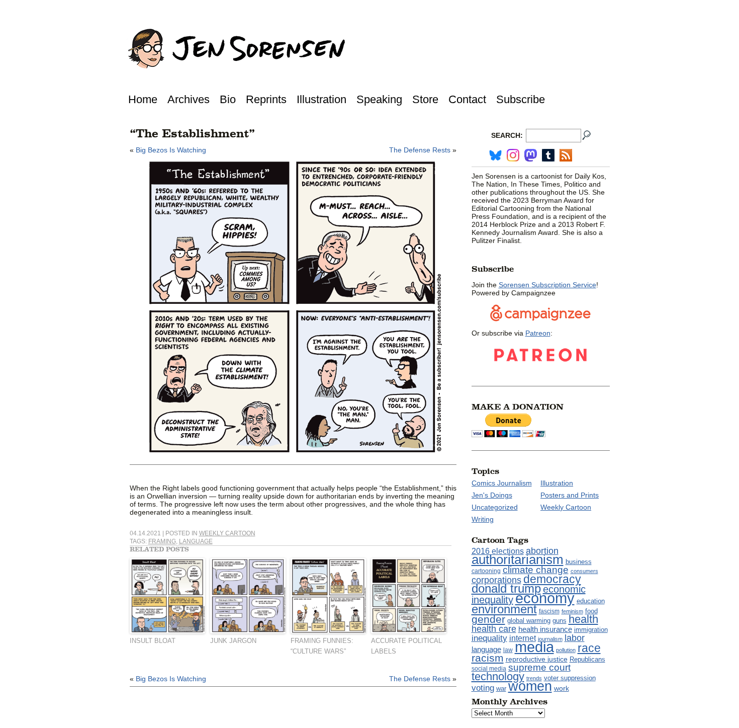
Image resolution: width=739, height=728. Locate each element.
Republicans (587, 659)
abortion (542, 550)
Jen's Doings (492, 495)
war (501, 688)
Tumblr (548, 155)
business (579, 561)
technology (498, 676)
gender (488, 619)
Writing (483, 519)
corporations (496, 580)
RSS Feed (566, 155)
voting (483, 688)
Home (142, 99)
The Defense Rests (419, 150)
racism (488, 658)
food (591, 611)
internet (522, 638)
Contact (467, 99)
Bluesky (495, 155)
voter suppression (570, 678)
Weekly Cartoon (227, 533)
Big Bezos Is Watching (171, 150)
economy (545, 598)
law (508, 650)
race (589, 648)
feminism (572, 611)
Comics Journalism (502, 483)
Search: (507, 135)
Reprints (266, 99)
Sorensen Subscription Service (547, 285)
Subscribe (520, 99)
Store (425, 99)
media (534, 647)
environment (504, 609)
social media (489, 668)
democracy (552, 579)
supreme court (539, 667)
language (196, 541)
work (561, 688)
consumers (584, 571)
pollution (566, 650)
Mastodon (530, 155)
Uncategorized (495, 507)
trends (534, 678)
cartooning (486, 571)
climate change (536, 569)
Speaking (379, 99)
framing (162, 541)
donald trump (506, 588)
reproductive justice (537, 659)
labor (575, 638)
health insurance (545, 629)
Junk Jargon (233, 640)
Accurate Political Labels (406, 646)
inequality (489, 638)
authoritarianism (518, 559)
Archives (188, 99)
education (591, 601)
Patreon (537, 333)
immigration (591, 629)
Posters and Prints (569, 495)
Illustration (321, 99)
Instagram (513, 155)
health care (494, 629)
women (530, 686)
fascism (549, 611)
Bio (228, 99)
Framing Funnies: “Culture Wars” (322, 646)
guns (559, 620)
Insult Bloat (152, 640)
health (583, 619)
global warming (528, 620)
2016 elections (498, 551)
